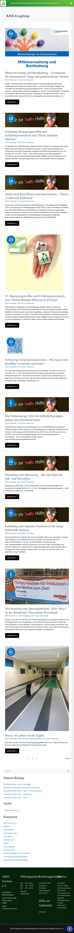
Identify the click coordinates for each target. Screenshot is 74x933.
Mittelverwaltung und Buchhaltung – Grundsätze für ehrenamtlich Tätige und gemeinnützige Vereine (36, 74)
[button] (71, 3)
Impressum (60, 898)
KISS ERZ (42, 912)
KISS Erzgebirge (11, 80)
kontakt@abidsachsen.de (9, 908)
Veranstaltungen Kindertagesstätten (15, 860)
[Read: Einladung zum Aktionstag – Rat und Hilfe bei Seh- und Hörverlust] (37, 463)
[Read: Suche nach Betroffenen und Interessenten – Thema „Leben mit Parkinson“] (37, 182)
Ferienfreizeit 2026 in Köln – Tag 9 (15, 797)
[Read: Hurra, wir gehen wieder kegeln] (37, 688)
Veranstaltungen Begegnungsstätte (29, 738)
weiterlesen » (13, 101)
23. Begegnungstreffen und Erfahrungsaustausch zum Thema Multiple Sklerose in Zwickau (35, 298)
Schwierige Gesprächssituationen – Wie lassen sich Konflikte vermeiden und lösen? (36, 361)
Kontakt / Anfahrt (62, 885)
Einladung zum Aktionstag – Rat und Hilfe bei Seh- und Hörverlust (33, 476)
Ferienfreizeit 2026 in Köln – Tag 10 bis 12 (17, 794)
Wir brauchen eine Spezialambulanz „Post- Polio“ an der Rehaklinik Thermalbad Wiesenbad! (36, 610)
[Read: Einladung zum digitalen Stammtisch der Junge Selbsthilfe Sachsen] (37, 514)
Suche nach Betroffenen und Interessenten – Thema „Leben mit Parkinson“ (36, 196)
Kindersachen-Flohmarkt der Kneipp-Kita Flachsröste (21, 787)
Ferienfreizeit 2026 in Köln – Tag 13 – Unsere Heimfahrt (22, 791)
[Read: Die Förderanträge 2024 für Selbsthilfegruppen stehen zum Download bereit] (37, 404)
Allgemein (6, 826)
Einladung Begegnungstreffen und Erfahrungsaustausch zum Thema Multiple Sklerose (31, 135)
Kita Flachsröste (9, 850)
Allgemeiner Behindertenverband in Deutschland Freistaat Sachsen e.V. (35, 3)
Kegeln (5, 843)
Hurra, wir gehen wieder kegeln (24, 735)
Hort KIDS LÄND (45, 883)
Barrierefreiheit (8, 830)
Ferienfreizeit (7, 836)
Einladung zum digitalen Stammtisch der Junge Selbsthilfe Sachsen (34, 528)
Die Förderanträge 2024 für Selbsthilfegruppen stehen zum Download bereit (34, 418)
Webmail (60, 903)
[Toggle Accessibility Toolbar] (70, 929)
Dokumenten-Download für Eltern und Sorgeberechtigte (63, 893)
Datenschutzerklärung (64, 888)
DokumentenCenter (10, 833)
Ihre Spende (61, 883)
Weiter (68, 758)
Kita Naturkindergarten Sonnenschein (16, 853)
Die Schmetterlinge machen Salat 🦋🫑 (16, 784)
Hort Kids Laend (9, 840)
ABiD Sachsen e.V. (11, 616)
